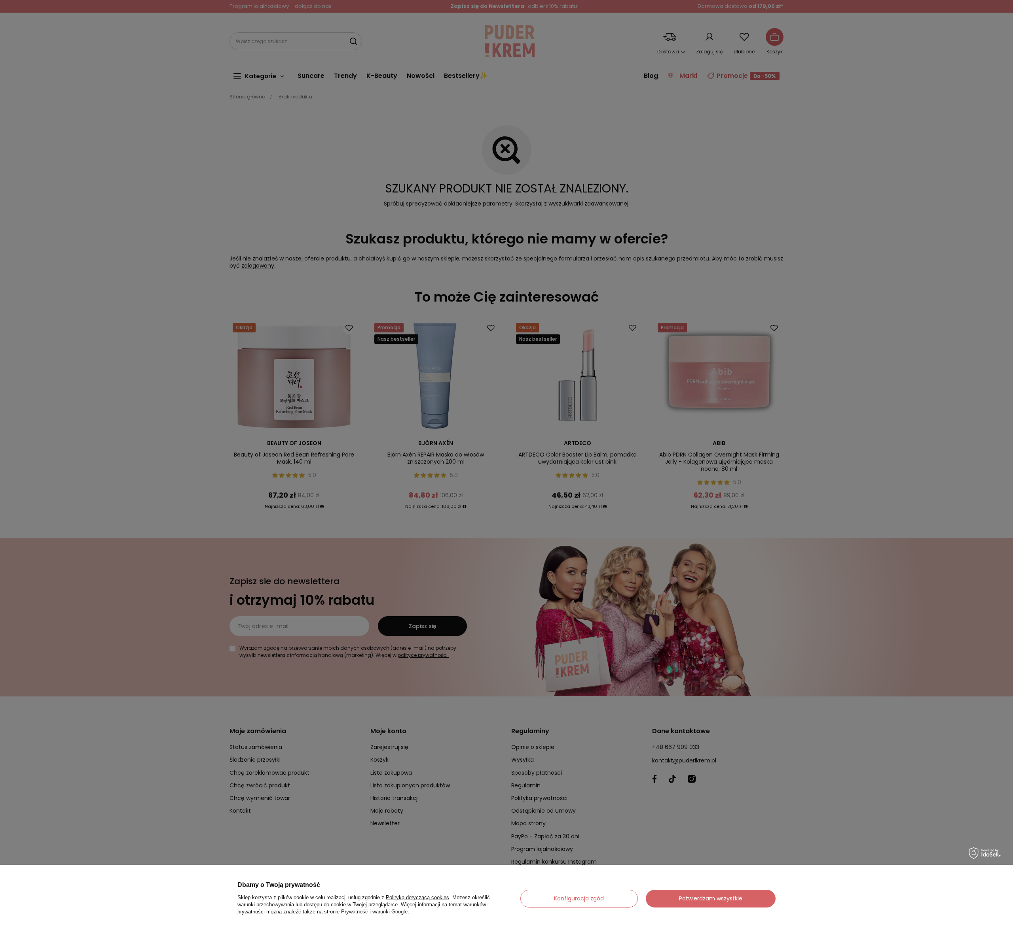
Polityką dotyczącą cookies (417, 897)
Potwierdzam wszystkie (710, 898)
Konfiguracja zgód (579, 898)
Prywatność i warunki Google (374, 912)
